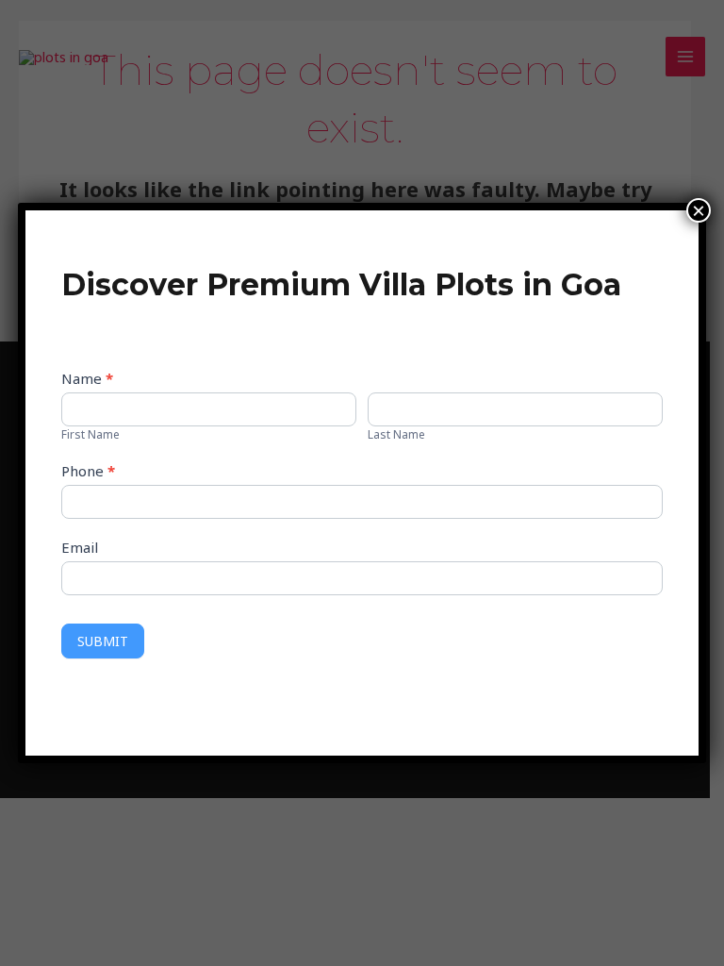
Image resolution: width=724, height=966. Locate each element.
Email (79, 547)
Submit (102, 641)
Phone (88, 470)
